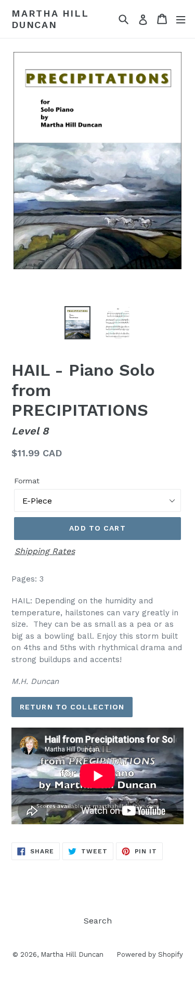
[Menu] (181, 19)
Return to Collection (72, 707)
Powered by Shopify (149, 954)
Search (98, 921)
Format (27, 481)
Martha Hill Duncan (50, 19)
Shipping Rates (45, 551)
